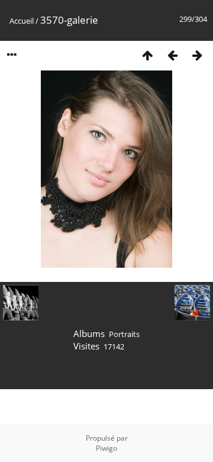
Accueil (21, 20)
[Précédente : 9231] (172, 55)
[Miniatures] (147, 55)
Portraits (124, 334)
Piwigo (106, 448)
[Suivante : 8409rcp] (197, 55)
